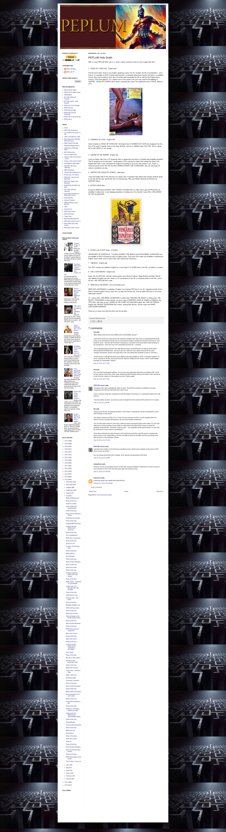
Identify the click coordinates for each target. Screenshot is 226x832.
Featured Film (68, 198)
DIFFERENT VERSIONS (72, 163)
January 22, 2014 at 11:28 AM (103, 483)
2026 (66, 441)
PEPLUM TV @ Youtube (72, 105)
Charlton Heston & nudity (77, 245)
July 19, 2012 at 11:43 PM (102, 458)
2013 (66, 477)
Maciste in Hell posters (73, 658)
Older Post (159, 491)
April (67, 770)
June (68, 765)
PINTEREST (68, 95)
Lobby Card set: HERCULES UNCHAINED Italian (73, 715)
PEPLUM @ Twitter (70, 110)
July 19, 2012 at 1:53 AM (101, 402)
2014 (66, 474)
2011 (66, 782)
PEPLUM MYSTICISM (71, 143)
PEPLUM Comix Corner (71, 228)
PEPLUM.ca (68, 119)
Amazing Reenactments (73, 725)
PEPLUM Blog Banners (71, 219)
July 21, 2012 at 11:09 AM (102, 471)
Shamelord (97, 478)
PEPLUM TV (71, 72)
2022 (66, 452)
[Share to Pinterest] (101, 321)
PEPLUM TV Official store (72, 92)
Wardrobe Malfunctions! (71, 145)
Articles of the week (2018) (72, 161)
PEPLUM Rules (69, 214)
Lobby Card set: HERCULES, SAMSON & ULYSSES (71, 647)
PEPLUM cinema (99, 385)
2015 (66, 471)
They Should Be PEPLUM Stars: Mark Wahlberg (77, 372)
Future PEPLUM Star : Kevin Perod (77, 328)
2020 (66, 457)
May (67, 767)
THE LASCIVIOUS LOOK (72, 137)
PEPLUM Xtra (68, 108)
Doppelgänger (70, 722)
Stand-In (68, 741)
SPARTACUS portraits (73, 518)
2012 (66, 479)
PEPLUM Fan (70, 553)
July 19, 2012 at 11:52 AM (102, 440)
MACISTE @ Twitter (70, 90)
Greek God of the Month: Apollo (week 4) (77, 395)
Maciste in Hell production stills (72, 661)
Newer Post (92, 491)
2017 (66, 466)
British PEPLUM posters (73, 691)
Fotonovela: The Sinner (71, 175)
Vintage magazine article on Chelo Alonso (72, 574)
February (69, 776)
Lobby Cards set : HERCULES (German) (71, 528)
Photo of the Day (71, 501)
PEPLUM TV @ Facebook (72, 117)
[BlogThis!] (94, 321)
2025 (66, 444)
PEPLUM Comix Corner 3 (72, 221)
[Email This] (91, 321)
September (70, 490)
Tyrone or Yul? (70, 543)
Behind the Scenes (72, 613)
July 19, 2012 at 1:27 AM (101, 379)
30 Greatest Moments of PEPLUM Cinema (71, 194)
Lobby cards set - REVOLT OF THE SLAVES (72, 588)
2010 (66, 785)
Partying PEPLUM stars (73, 523)
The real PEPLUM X (70, 154)
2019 (66, 460)
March (68, 773)
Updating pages (71, 678)
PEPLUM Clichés (69, 211)
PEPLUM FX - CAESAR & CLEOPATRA (73, 582)
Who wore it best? (71, 633)
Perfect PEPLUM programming (71, 507)
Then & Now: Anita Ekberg (77, 290)
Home (126, 491)
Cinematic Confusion (72, 680)
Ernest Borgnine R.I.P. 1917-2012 (73, 695)
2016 (66, 468)
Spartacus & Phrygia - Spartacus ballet (73, 709)
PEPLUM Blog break (72, 498)
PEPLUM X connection (73, 538)
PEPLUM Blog (71, 69)
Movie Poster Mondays (73, 562)
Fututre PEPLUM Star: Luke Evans (77, 416)
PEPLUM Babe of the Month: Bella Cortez (73, 617)
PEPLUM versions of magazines (72, 629)
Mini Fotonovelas (69, 152)
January (69, 779)
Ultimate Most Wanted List (72, 172)
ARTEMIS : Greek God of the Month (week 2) (77, 350)
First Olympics (70, 556)
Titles (66, 206)
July (67, 496)
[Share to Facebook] (98, 321)
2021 (66, 454)
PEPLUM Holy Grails (72, 608)
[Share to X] (96, 321)
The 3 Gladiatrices (72, 535)
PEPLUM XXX (70, 730)
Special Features (69, 200)
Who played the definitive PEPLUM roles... (72, 140)
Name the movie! (71, 567)
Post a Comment (96, 487)
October (69, 487)
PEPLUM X (77, 306)
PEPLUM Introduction (71, 130)
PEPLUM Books (69, 170)
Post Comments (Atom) (104, 495)
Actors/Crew (68, 209)
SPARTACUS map (72, 595)
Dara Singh (69, 652)
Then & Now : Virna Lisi (73, 761)
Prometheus (70, 733)
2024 (66, 446)
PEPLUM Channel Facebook (70, 113)
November (69, 484)
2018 (66, 463)
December (69, 482)
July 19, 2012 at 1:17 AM (101, 363)
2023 (66, 449)
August (68, 493)
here (160, 289)
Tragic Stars (68, 216)
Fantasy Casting (71, 503)
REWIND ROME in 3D (73, 605)
